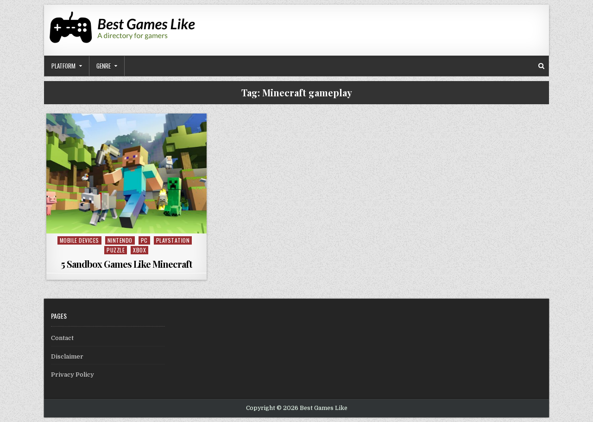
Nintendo (119, 240)
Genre (103, 65)
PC (144, 240)
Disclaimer (67, 356)
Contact (62, 337)
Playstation (173, 240)
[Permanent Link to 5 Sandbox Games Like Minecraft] (126, 173)
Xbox (139, 250)
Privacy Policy (72, 374)
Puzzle (116, 250)
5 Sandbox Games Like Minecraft (126, 264)
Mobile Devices (79, 240)
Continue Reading (128, 223)
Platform (63, 65)
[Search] (541, 66)
